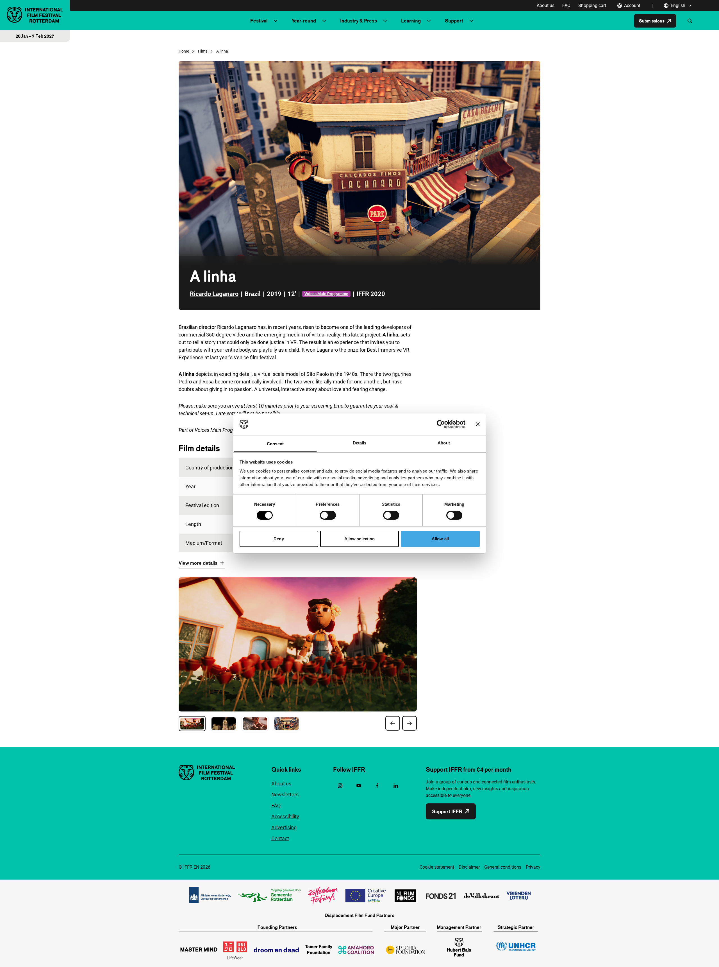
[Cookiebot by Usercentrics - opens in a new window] (440, 424)
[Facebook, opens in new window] (377, 786)
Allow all (440, 538)
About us (545, 5)
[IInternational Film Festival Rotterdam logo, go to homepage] (35, 15)
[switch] (328, 515)
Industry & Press (358, 21)
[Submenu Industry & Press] (385, 21)
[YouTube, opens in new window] (359, 786)
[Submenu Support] (471, 21)
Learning (411, 21)
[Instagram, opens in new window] (340, 786)
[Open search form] (690, 21)
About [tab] (444, 442)
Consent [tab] (275, 443)
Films (202, 51)
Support (454, 21)
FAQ (566, 5)
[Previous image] (392, 723)
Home (184, 51)
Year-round (304, 21)
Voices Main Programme (326, 294)
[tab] (192, 723)
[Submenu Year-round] (324, 21)
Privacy (533, 867)
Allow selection (359, 538)
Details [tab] (360, 442)
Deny (279, 538)
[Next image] (409, 723)
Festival (258, 21)
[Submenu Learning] (429, 21)
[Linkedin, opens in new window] (396, 786)
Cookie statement (437, 867)
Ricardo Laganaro (214, 293)
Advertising (284, 827)
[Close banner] (478, 424)
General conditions (502, 867)
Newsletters (285, 794)
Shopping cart (592, 5)
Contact (280, 838)
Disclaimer (469, 867)
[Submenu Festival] (276, 21)
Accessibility (285, 816)
